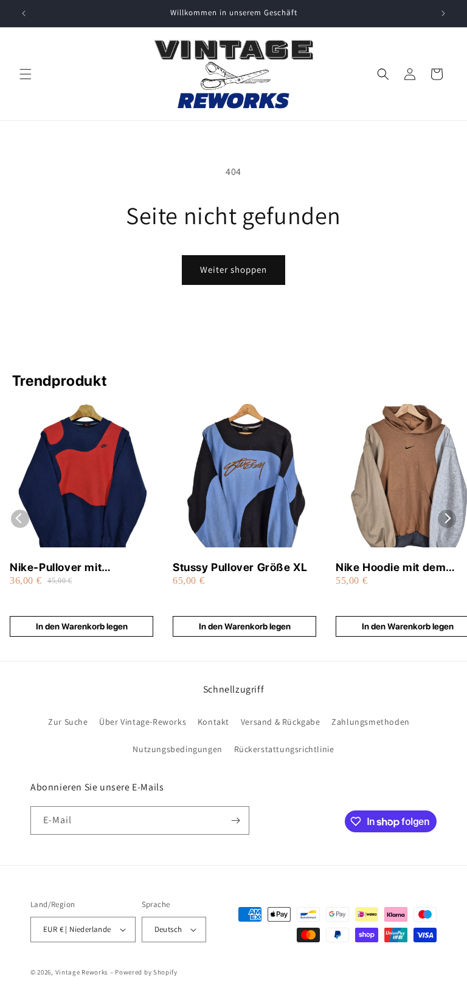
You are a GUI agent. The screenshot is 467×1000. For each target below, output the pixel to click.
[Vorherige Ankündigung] (23, 13)
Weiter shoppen (233, 269)
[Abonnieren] (235, 820)
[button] (25, 74)
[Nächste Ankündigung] (443, 13)
